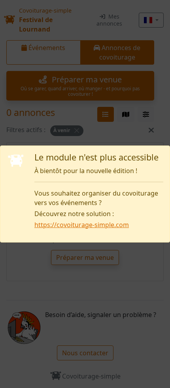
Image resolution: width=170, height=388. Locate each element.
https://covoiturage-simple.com (81, 224)
